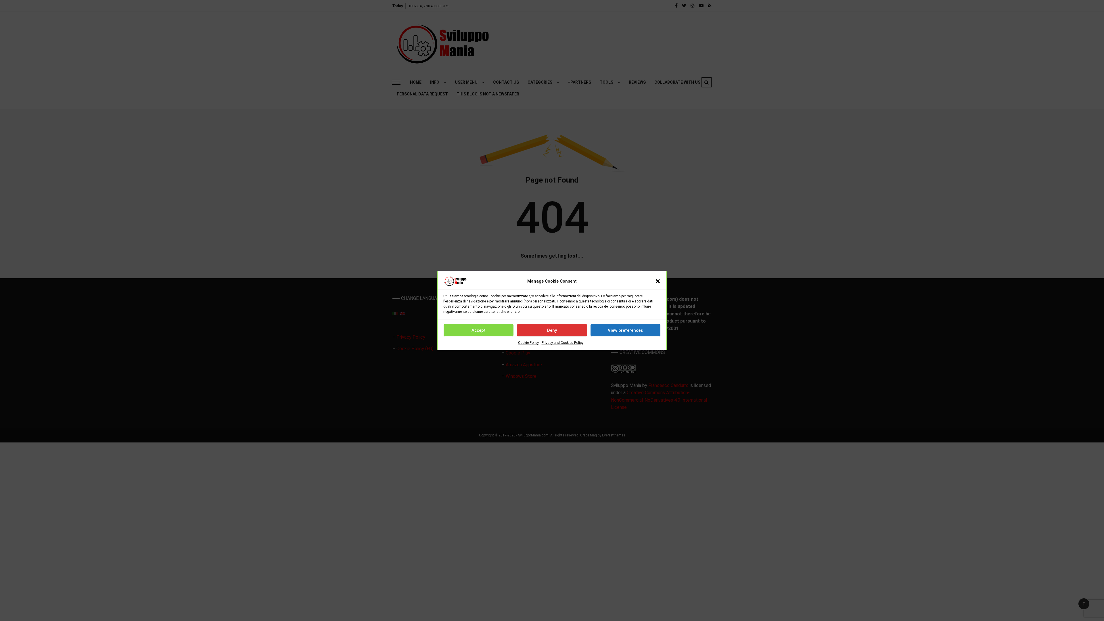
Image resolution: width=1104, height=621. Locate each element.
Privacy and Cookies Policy (562, 343)
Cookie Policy (528, 343)
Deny (552, 330)
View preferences (625, 330)
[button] (658, 281)
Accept (478, 330)
